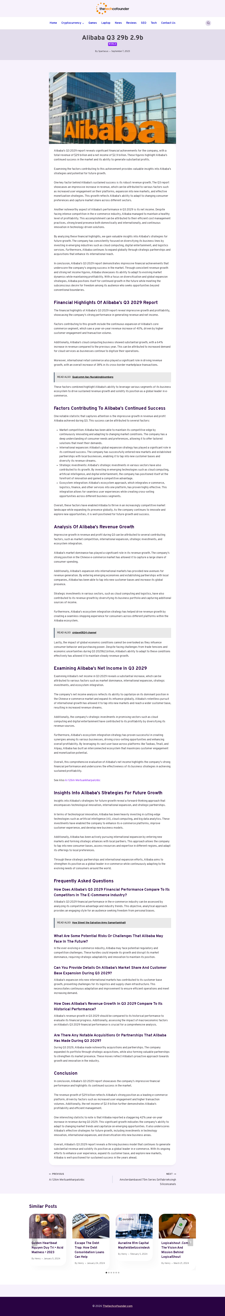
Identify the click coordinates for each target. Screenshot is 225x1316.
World (112, 44)
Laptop (105, 23)
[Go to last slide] (34, 1242)
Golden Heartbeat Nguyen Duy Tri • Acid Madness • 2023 (47, 1247)
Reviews (131, 23)
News (118, 23)
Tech (154, 23)
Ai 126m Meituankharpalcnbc (82, 780)
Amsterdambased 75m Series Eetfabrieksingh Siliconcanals (148, 1179)
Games (92, 23)
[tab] (106, 1272)
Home (53, 23)
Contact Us (168, 23)
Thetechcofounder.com (118, 1306)
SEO (143, 23)
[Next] (190, 1242)
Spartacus (103, 51)
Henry (38, 1258)
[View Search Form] (208, 23)
